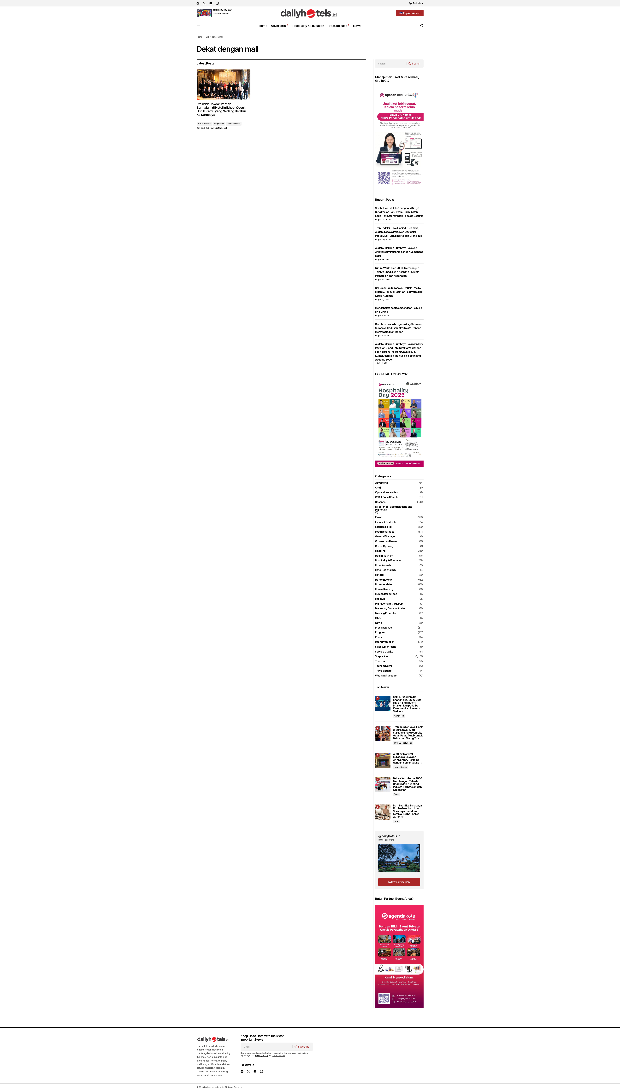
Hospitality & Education (388, 560)
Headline (380, 550)
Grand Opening (384, 546)
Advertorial (381, 482)
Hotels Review (204, 123)
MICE (378, 618)
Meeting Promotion (386, 613)
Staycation (219, 123)
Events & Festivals (385, 522)
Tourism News (234, 123)
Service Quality (384, 651)
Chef (378, 487)
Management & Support (389, 603)
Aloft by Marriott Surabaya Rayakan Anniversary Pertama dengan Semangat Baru (399, 251)
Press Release (383, 627)
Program (380, 632)
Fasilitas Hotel (383, 526)
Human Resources (386, 594)
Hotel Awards (383, 565)
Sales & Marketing (385, 646)
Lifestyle (380, 598)
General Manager (385, 536)
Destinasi (380, 502)
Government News (386, 541)
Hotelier (379, 574)
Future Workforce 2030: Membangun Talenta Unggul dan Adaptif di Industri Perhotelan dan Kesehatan (397, 271)
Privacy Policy (261, 1055)
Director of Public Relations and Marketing (393, 508)
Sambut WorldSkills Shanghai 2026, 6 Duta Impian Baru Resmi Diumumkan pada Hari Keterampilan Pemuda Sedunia (399, 211)
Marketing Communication (390, 608)
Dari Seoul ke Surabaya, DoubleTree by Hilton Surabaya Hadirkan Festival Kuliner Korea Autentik (399, 291)
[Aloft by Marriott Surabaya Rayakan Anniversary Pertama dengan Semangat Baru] (382, 760)
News (378, 622)
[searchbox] (391, 63)
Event (378, 517)
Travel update (383, 670)
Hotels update (383, 584)
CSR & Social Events (386, 497)
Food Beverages (384, 531)
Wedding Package (385, 675)
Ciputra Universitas (386, 492)
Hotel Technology (385, 570)
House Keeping (384, 589)
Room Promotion (385, 642)
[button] (416, 3)
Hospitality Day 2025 (223, 10)
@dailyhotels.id (389, 836)
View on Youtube (221, 13)
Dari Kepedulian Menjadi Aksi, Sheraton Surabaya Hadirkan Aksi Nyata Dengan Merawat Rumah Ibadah (398, 327)
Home (199, 37)
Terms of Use (278, 1055)
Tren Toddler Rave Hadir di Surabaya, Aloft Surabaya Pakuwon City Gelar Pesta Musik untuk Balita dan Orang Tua (398, 231)
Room (378, 637)
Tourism (380, 661)
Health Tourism (384, 555)
